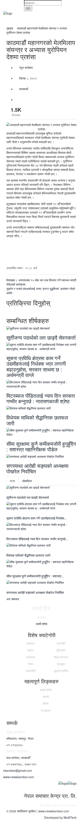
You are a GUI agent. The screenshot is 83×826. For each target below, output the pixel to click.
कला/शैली (31, 671)
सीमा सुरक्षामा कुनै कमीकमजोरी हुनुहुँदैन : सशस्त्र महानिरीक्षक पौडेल (41, 446)
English (46, 710)
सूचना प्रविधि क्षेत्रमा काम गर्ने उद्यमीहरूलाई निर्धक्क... (36, 518)
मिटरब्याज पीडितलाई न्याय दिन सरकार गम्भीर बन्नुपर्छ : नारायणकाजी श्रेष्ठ (40, 398)
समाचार (30, 643)
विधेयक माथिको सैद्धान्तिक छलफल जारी (37, 420)
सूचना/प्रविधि (61, 671)
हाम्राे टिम (41, 608)
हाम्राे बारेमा (46, 690)
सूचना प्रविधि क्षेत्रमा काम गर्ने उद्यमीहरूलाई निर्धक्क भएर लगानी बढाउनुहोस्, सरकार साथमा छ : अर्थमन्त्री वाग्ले (36, 366)
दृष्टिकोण (61, 650)
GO (28, 8)
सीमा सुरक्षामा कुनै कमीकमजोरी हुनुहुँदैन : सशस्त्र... (35, 576)
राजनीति (61, 643)
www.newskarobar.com (18, 777)
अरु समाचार (12, 599)
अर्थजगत (30, 657)
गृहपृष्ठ (10, 28)
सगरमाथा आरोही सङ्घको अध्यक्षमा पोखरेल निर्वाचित (37, 468)
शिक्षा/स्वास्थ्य (61, 657)
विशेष (46, 703)
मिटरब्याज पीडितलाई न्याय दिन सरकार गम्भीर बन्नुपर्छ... (37, 539)
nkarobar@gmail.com (17, 770)
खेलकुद (61, 664)
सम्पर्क (46, 696)
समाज (30, 650)
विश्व (30, 664)
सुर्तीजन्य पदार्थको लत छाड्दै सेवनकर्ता (41, 337)
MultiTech (70, 817)
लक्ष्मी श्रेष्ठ (41, 624)
